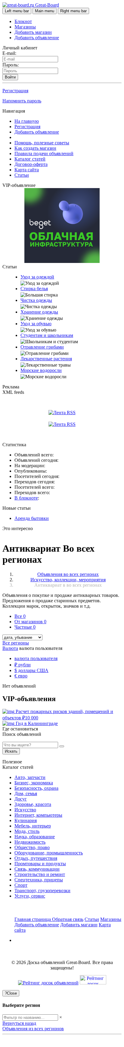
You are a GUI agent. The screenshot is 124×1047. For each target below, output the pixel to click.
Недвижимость (29, 842)
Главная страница (33, 919)
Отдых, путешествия (35, 858)
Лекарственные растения (46, 358)
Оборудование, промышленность (48, 852)
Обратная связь (67, 919)
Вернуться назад (19, 1023)
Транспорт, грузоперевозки (42, 890)
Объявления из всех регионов (33, 1028)
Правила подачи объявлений (43, 153)
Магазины (25, 26)
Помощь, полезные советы (41, 142)
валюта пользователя (35, 658)
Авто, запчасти (29, 777)
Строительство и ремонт (39, 874)
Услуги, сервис (29, 895)
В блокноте (26, 497)
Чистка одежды (36, 300)
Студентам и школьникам (46, 335)
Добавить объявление (36, 37)
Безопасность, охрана (36, 788)
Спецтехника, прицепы (38, 879)
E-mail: (9, 53)
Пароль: (10, 64)
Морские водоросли (41, 370)
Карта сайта (26, 169)
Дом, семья (25, 793)
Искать (11, 751)
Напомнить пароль (21, 100)
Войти (10, 77)
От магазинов (30, 621)
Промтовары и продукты (40, 863)
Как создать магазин (35, 148)
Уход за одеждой (37, 276)
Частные (25, 627)
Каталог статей (29, 158)
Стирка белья (34, 288)
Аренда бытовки (31, 518)
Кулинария (25, 820)
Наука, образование (34, 836)
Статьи (21, 175)
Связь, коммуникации (37, 869)
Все (20, 616)
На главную (26, 121)
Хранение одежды (39, 311)
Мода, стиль (26, 831)
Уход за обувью (35, 323)
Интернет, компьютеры (38, 815)
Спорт (20, 885)
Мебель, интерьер (32, 825)
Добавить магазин (33, 32)
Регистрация (15, 90)
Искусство (25, 809)
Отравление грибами (42, 346)
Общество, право (32, 847)
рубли (22, 664)
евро (20, 675)
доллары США (31, 670)
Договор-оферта (31, 164)
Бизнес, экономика (33, 782)
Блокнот (23, 21)
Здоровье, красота (32, 804)
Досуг (20, 798)
